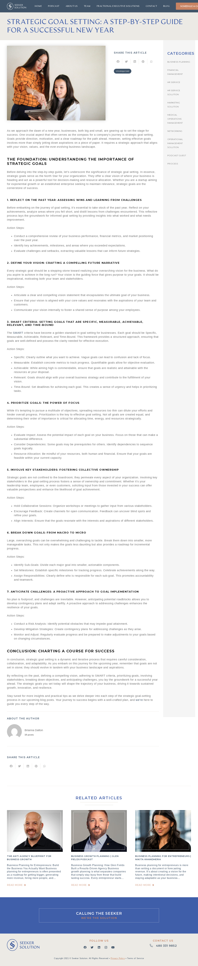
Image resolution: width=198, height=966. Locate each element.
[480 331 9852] (153, 946)
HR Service (173, 82)
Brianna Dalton (34, 730)
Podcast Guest (176, 155)
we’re (139, 699)
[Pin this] (143, 61)
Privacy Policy (118, 958)
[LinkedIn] (98, 947)
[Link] (16, 6)
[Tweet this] (126, 61)
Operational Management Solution (175, 143)
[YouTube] (112, 947)
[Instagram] (105, 947)
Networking (174, 131)
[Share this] (118, 61)
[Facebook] (85, 947)
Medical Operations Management (175, 119)
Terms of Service (135, 958)
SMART (18, 332)
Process (172, 163)
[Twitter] (91, 947)
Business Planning (178, 62)
